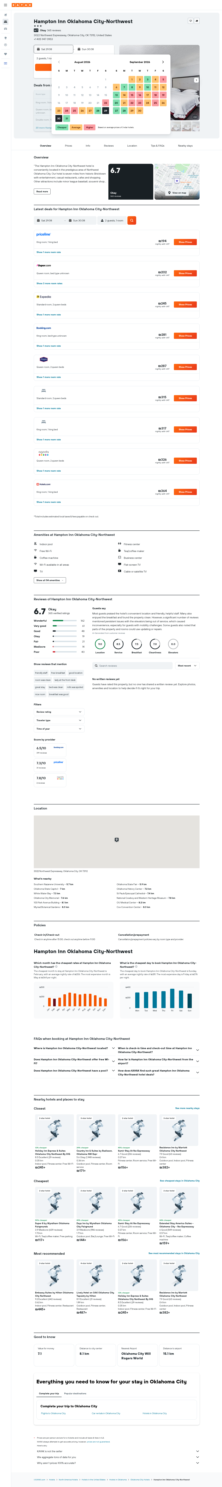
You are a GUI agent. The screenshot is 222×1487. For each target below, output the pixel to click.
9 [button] (59, 95)
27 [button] (90, 110)
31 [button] (66, 118)
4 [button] (74, 87)
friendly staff (41, 672)
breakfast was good (58, 694)
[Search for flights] (5, 15)
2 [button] (59, 87)
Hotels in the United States (93, 1479)
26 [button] (82, 110)
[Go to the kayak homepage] (22, 5)
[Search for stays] (5, 22)
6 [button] (90, 87)
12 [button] (82, 95)
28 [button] (97, 110)
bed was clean (56, 687)
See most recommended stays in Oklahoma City (174, 1253)
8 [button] (105, 87)
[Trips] (5, 54)
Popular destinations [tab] (75, 1393)
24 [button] (66, 110)
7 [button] (97, 87)
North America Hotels (68, 1479)
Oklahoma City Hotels (140, 1479)
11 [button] (74, 95)
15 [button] (105, 95)
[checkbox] (50, 750)
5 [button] (82, 87)
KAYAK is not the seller (49, 1451)
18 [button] (74, 102)
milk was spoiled (75, 687)
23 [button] (58, 110)
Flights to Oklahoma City (53, 1413)
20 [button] (90, 102)
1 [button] (105, 79)
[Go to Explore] (5, 38)
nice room (40, 694)
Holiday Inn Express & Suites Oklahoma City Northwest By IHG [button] (52, 1152)
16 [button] (59, 102)
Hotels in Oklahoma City (155, 1413)
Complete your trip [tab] (49, 1393)
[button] (5, 5)
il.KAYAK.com (39, 1479)
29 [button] (105, 110)
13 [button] (90, 95)
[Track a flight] (5, 44)
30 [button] (58, 118)
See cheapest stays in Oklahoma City (180, 1180)
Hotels (52, 1479)
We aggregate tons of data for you (56, 1457)
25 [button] (74, 110)
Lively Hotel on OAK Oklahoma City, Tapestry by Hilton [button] (95, 1294)
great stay (40, 687)
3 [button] (66, 87)
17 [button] (66, 102)
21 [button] (98, 102)
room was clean (43, 680)
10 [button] (66, 95)
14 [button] (98, 95)
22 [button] (105, 102)
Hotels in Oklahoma (118, 1479)
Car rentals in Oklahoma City (106, 1413)
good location (76, 672)
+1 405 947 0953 (43, 39)
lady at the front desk (65, 680)
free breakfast (58, 672)
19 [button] (82, 102)
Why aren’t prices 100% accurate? (56, 1463)
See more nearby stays (187, 1108)
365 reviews (54, 30)
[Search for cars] (5, 28)
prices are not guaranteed (98, 1441)
